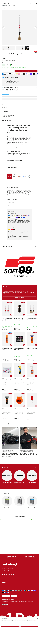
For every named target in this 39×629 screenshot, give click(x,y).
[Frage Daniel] (30, 3)
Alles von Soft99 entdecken (19, 297)
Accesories (9, 8)
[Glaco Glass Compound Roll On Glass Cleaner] (7, 400)
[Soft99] (19, 267)
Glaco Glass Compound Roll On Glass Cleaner (7, 410)
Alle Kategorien (4, 8)
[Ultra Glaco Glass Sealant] (19, 308)
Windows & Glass (32, 508)
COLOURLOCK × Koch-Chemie (32, 483)
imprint (3, 601)
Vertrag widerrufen (4, 604)
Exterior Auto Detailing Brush (7, 318)
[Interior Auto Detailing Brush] (32, 308)
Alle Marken (35, 467)
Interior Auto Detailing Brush (32, 318)
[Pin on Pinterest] (10, 120)
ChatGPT (14, 176)
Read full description (5, 93)
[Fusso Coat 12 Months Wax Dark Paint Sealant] (19, 339)
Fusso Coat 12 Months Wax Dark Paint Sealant (19, 349)
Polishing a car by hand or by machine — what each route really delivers (28, 455)
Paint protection (27, 0)
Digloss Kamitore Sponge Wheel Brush (31, 410)
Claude (19, 176)
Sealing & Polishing (19, 508)
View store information (6, 117)
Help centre (11, 601)
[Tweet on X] (5, 120)
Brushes (13, 8)
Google (24, 176)
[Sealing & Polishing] (19, 501)
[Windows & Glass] (32, 501)
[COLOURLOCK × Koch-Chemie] (32, 475)
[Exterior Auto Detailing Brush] (7, 308)
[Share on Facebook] (8, 120)
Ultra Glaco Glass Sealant (18, 318)
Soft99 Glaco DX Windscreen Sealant (32, 349)
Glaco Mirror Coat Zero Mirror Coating (7, 349)
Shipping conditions (30, 601)
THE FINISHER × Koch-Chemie (19, 483)
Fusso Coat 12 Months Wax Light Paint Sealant (6, 380)
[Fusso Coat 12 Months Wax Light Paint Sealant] (7, 370)
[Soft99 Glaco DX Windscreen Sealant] (32, 339)
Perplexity (29, 176)
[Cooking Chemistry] (7, 475)
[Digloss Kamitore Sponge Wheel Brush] (32, 400)
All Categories (34, 492)
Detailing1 (5, 599)
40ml (2, 355)
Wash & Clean (7, 508)
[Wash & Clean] (7, 501)
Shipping (6, 60)
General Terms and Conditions (23, 601)
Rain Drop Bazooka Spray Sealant (18, 380)
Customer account (15, 601)
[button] (34, 3)
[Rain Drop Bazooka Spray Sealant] (19, 370)
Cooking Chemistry (7, 482)
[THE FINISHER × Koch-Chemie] (19, 475)
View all (36, 246)
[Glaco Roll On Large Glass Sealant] (19, 400)
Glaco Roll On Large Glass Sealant (18, 410)
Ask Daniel (10, 176)
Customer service (6, 601)
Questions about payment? (24, 222)
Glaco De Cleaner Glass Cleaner (31, 380)
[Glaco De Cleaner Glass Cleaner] (32, 370)
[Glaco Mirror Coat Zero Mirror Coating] (7, 339)
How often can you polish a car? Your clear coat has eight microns (10, 454)
